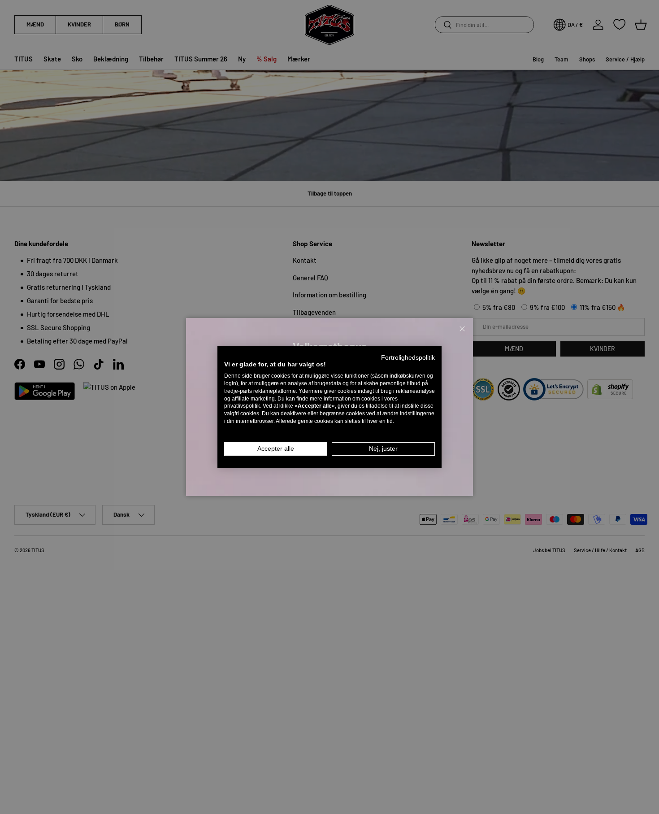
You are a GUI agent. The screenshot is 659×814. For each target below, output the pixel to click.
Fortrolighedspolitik (408, 357)
